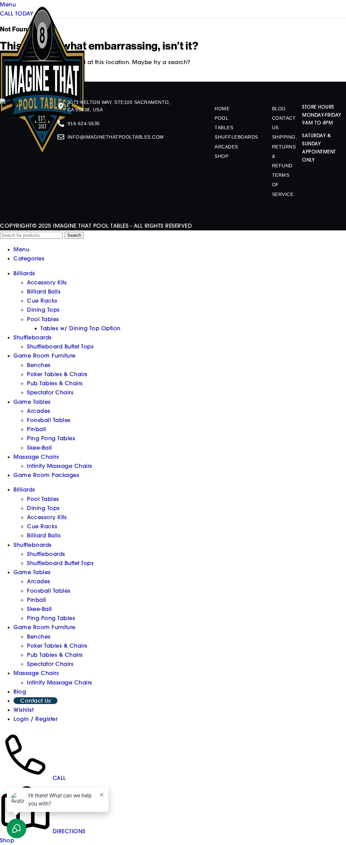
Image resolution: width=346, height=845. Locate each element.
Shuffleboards (236, 137)
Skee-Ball (39, 447)
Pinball (36, 429)
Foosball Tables (49, 420)
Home (222, 108)
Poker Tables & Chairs (57, 374)
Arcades (226, 146)
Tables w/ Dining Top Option (81, 328)
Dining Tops (43, 309)
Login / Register (35, 718)
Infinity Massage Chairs (59, 465)
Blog (279, 108)
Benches (39, 365)
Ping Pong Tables (51, 438)
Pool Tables (43, 319)
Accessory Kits (47, 282)
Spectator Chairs (50, 392)
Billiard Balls (43, 291)
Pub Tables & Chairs (55, 383)
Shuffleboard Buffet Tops (60, 346)
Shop (221, 156)
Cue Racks (42, 300)
